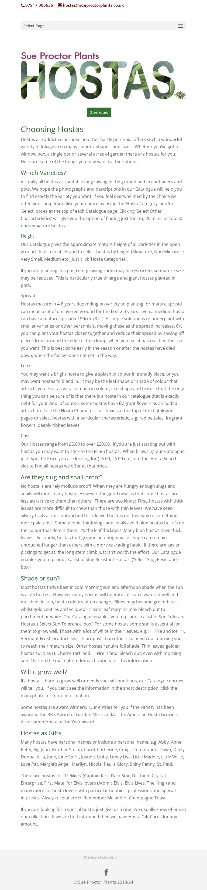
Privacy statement (100, 857)
